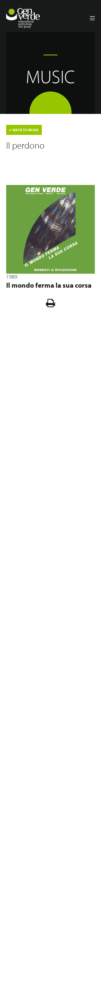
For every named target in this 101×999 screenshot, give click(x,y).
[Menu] (92, 18)
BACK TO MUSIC (24, 130)
